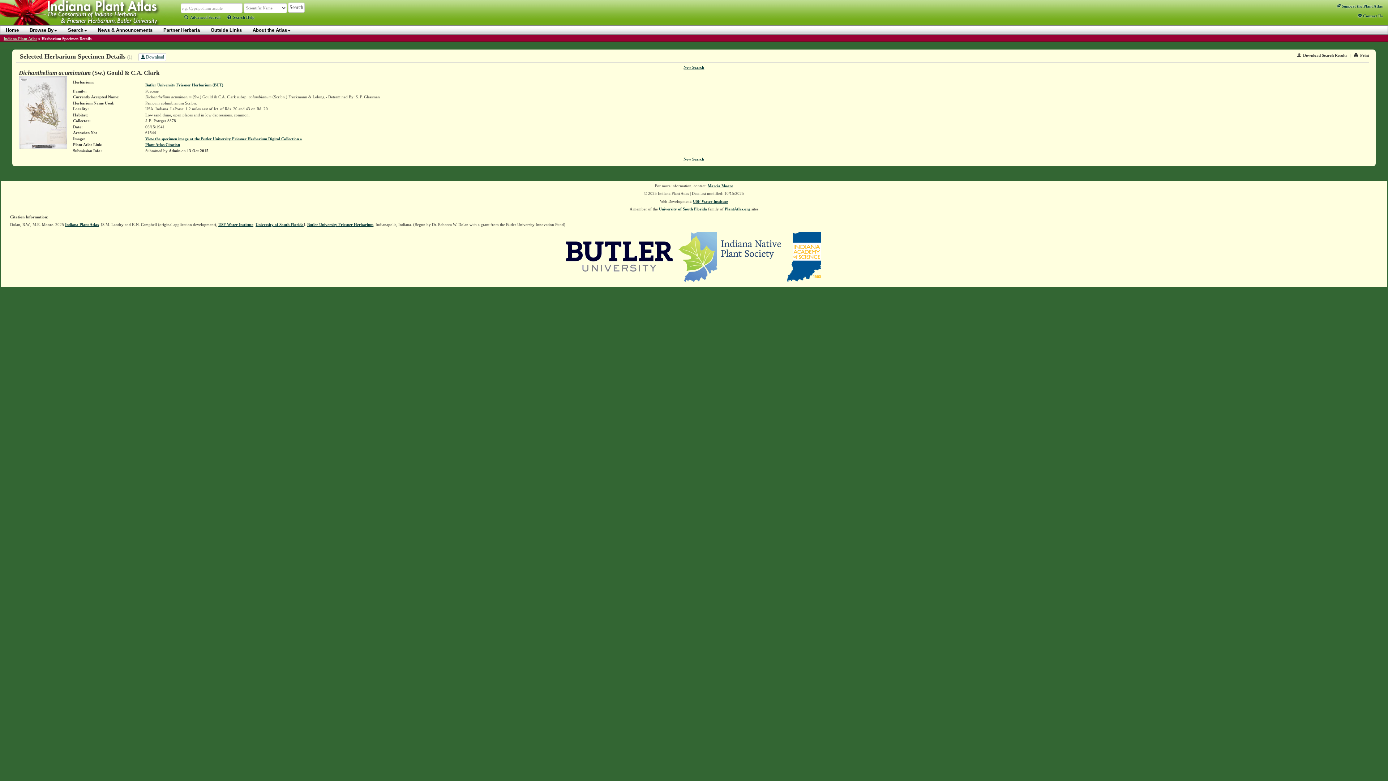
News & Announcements (125, 30)
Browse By (41, 30)
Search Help (243, 17)
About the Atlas (270, 30)
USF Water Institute (710, 201)
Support (1362, 6)
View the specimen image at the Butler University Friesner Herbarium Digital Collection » (223, 139)
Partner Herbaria (181, 30)
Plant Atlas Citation (162, 144)
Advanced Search (205, 17)
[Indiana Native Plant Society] (730, 256)
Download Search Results (1325, 55)
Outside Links (226, 30)
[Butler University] (619, 256)
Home (12, 30)
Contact (1372, 16)
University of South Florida (683, 209)
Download (154, 57)
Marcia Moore (720, 186)
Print (1364, 55)
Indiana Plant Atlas (20, 39)
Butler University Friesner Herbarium (340, 224)
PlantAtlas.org (737, 209)
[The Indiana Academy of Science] (804, 256)
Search (75, 30)
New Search (694, 67)
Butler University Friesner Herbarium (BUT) (184, 85)
